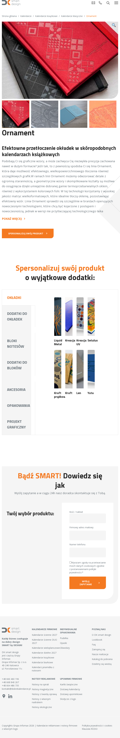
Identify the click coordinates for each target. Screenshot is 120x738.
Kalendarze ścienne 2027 (44, 634)
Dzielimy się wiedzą (102, 663)
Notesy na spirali (40, 684)
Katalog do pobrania (102, 659)
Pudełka (64, 638)
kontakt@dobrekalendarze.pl (15, 688)
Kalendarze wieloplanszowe (46, 647)
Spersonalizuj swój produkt (25, 233)
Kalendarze (26, 16)
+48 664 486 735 (10, 685)
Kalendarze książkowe (46, 16)
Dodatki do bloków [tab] (17, 365)
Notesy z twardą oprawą (44, 694)
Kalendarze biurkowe (42, 662)
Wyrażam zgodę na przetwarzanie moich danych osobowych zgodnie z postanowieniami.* (87, 567)
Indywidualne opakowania (68, 631)
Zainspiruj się (98, 649)
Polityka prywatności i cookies (97, 725)
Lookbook (97, 639)
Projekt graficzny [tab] (16, 424)
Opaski (63, 642)
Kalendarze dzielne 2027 (44, 652)
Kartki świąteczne (69, 684)
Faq (94, 644)
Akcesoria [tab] (16, 389)
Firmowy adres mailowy (81, 527)
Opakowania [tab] (18, 405)
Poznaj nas (99, 629)
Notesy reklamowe (43, 678)
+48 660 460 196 (10, 678)
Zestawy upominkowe (71, 694)
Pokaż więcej (12, 218)
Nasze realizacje (100, 654)
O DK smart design (101, 634)
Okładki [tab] (14, 297)
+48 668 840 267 (10, 682)
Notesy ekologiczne (42, 707)
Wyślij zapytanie (86, 583)
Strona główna (9, 16)
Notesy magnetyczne (42, 689)
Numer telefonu (77, 544)
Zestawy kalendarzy (70, 689)
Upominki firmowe (71, 678)
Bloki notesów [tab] (15, 343)
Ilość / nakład (76, 511)
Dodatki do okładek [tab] (17, 316)
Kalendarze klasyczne (72, 16)
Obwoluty (65, 647)
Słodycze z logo (68, 698)
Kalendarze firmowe (44, 629)
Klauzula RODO (90, 728)
